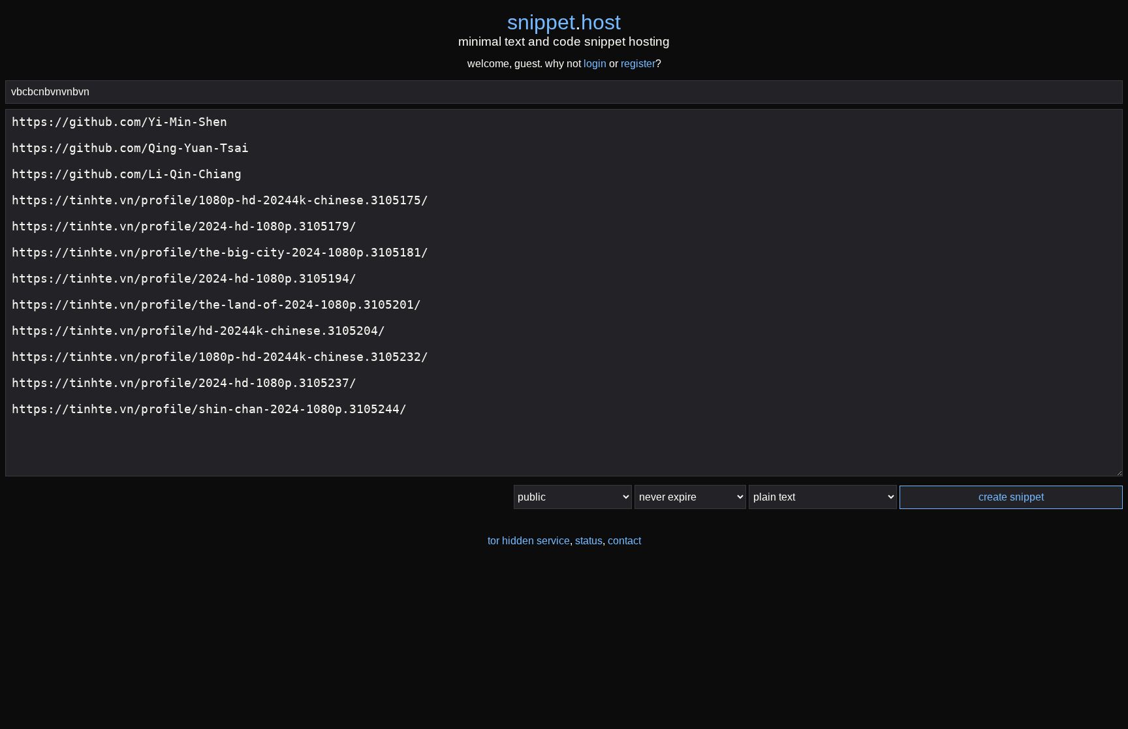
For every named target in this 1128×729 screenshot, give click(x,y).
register (638, 63)
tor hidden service (529, 540)
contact (624, 540)
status (589, 540)
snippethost (564, 22)
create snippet (1011, 497)
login (595, 63)
